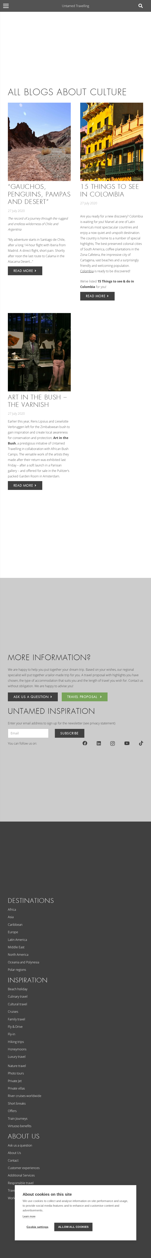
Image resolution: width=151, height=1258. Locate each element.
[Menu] (6, 6)
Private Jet (15, 1081)
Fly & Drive (15, 1027)
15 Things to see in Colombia (109, 190)
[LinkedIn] (99, 743)
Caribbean (15, 924)
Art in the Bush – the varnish (37, 401)
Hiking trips (16, 1042)
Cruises (13, 1011)
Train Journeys (17, 1118)
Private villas (16, 1088)
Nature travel (17, 1066)
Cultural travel (17, 1004)
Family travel (16, 1019)
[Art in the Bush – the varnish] (39, 352)
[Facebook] (85, 743)
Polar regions (17, 969)
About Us (14, 1153)
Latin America (17, 940)
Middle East (16, 947)
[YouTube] (127, 743)
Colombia (87, 271)
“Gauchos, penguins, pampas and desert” (39, 194)
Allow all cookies (73, 1226)
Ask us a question (20, 1145)
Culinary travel (18, 996)
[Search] (140, 6)
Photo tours (16, 1073)
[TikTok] (141, 743)
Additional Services (21, 1175)
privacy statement (102, 723)
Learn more (29, 1216)
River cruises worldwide (24, 1096)
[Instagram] (112, 743)
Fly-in (11, 1034)
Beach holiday (17, 989)
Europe (13, 932)
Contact (13, 1160)
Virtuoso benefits (19, 1126)
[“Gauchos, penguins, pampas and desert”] (39, 142)
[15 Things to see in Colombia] (111, 142)
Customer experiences (24, 1168)
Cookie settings (37, 1226)
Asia (11, 917)
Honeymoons (17, 1049)
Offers (12, 1111)
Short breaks (17, 1103)
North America (18, 954)
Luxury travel (17, 1056)
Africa (12, 909)
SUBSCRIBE (69, 733)
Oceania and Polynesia (23, 962)
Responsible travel (21, 1183)
